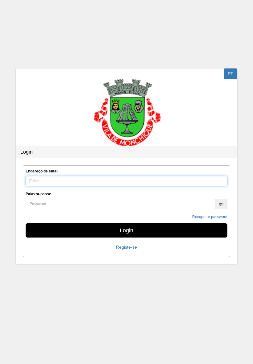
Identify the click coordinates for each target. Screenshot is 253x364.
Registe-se (126, 247)
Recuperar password (209, 217)
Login (126, 230)
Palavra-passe (38, 194)
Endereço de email (42, 171)
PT (230, 73)
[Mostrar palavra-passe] (221, 204)
